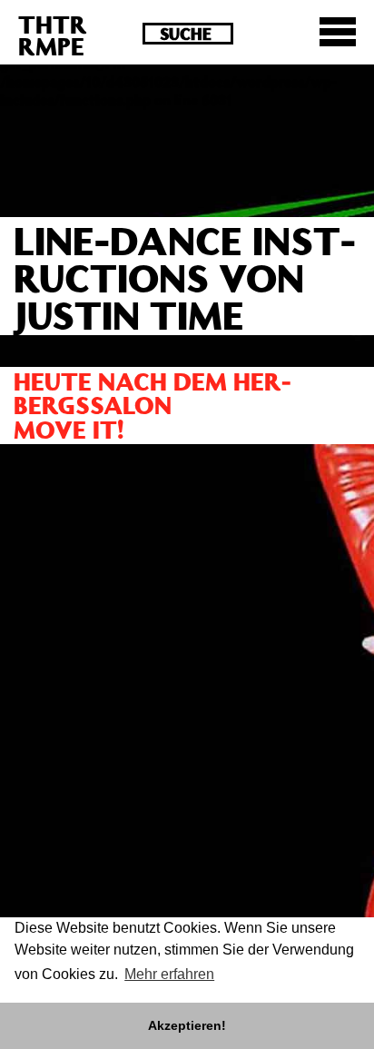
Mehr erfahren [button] (169, 974)
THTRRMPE (52, 35)
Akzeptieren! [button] (187, 1025)
